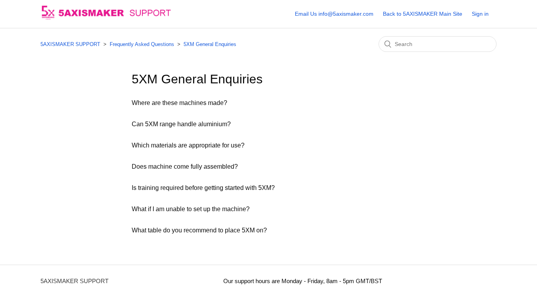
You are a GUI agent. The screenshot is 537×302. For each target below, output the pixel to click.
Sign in (480, 14)
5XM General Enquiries (210, 44)
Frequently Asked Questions (142, 44)
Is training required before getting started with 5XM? (203, 187)
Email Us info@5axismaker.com (334, 14)
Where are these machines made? (179, 102)
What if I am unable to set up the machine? (191, 209)
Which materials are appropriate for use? (188, 145)
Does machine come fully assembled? (185, 166)
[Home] (115, 18)
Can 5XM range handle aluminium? (181, 124)
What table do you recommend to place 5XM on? (199, 230)
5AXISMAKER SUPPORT (70, 44)
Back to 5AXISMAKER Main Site (422, 14)
